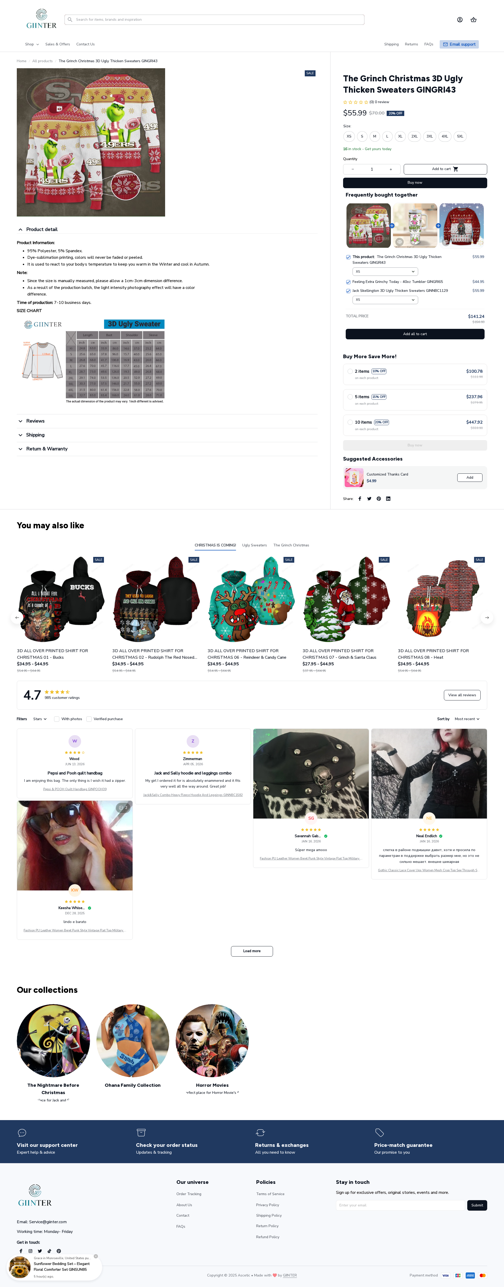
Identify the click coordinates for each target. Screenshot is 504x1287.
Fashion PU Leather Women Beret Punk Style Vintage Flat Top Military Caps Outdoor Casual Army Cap (311, 858)
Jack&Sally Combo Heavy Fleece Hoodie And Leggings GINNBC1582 (193, 795)
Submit (477, 1205)
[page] (463, 44)
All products (42, 61)
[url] (290, 1275)
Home (22, 61)
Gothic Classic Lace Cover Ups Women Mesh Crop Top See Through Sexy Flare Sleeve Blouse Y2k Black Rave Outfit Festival (429, 870)
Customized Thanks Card (387, 474)
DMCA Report (63, 1275)
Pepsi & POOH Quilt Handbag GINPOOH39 (75, 789)
